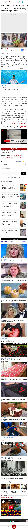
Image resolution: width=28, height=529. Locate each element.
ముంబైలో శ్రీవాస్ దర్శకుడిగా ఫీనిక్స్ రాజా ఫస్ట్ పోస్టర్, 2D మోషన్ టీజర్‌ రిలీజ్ (5, 491)
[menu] (2, 2)
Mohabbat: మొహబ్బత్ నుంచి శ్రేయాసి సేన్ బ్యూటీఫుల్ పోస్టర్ (15, 491)
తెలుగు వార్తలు (17, 155)
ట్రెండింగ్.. (20, 158)
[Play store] (23, 1)
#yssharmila (7, 124)
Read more (7, 141)
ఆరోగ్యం (23, 5)
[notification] (25, 1)
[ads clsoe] (27, 521)
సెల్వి (7, 49)
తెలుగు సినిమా (16, 5)
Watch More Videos (7, 498)
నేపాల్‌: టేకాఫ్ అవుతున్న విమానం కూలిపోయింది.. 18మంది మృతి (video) (13, 151)
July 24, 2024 (23, 127)
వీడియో (5, 495)
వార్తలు (2, 5)
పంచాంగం (8, 5)
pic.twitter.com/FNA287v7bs (18, 124)
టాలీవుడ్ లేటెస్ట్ (7, 482)
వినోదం (8, 158)
